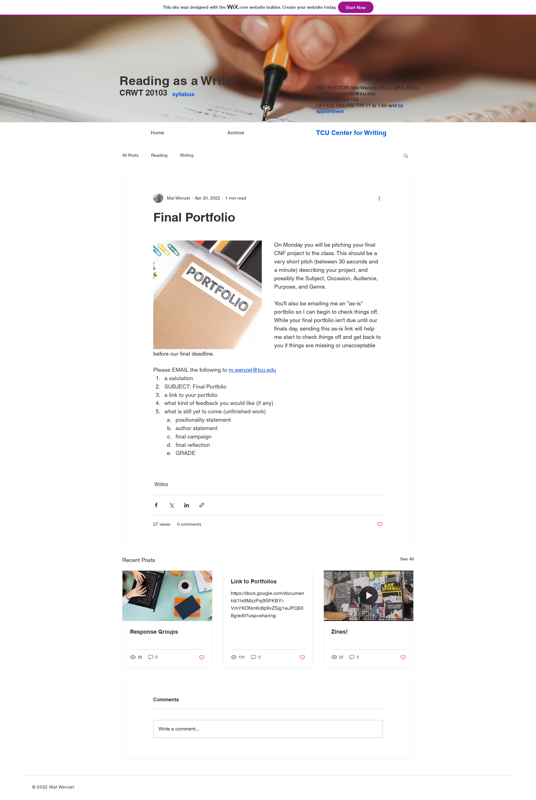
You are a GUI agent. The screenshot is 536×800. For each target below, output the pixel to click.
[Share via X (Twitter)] (171, 505)
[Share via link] (202, 505)
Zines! (339, 631)
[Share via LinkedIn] (187, 505)
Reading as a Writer (178, 80)
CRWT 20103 (143, 92)
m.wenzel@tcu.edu (354, 94)
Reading (159, 155)
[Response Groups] (167, 596)
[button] (406, 155)
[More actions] (379, 198)
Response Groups (154, 631)
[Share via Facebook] (156, 505)
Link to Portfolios (254, 581)
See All (407, 558)
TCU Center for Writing (351, 133)
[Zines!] (368, 596)
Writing (187, 155)
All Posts (130, 155)
